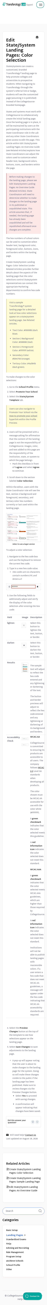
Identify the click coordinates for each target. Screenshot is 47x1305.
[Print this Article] (37, 38)
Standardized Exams (16, 1239)
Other (9, 1269)
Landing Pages (15, 1235)
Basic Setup (12, 1230)
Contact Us (30, 1135)
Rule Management (15, 1252)
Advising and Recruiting (17, 1248)
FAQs (8, 1244)
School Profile (13, 1265)
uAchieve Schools (14, 1261)
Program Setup (13, 1257)
